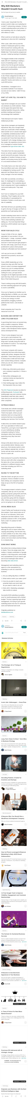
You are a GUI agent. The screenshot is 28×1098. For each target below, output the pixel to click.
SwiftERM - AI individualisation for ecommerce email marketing (12, 1061)
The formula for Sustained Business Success (13, 935)
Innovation (5, 774)
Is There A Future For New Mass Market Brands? (11, 1012)
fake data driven (13, 561)
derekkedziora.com (7, 612)
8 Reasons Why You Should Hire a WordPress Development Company (12, 817)
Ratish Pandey (7, 750)
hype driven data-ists (17, 146)
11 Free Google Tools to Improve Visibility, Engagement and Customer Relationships (13, 895)
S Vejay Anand (7, 711)
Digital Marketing (6, 889)
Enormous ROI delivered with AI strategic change (11, 1051)
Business (4, 616)
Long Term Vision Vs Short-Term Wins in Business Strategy (14, 740)
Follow (24, 17)
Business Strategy (7, 969)
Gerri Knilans (7, 906)
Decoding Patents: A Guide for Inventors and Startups (11, 779)
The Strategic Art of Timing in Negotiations (11, 666)
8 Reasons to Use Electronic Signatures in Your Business (10, 974)
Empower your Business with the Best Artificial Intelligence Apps (13, 1090)
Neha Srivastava (8, 824)
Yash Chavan (7, 865)
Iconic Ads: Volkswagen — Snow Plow (13, 702)
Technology (5, 1085)
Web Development (7, 813)
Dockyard (16, 392)
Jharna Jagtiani (8, 674)
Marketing (12, 616)
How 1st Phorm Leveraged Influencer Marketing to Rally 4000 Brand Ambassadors (13, 854)
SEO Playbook (8, 390)
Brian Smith (7, 983)
